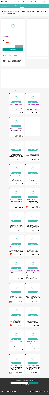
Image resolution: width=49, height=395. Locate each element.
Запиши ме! (33, 16)
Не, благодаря (35, 18)
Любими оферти (27, 1)
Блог (33, 1)
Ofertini (5, 2)
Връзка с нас (38, 1)
